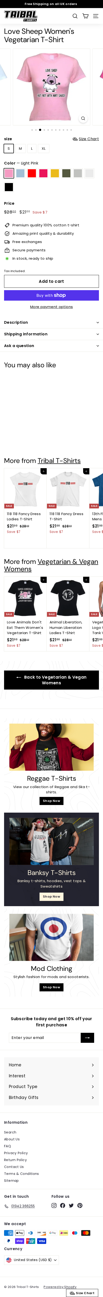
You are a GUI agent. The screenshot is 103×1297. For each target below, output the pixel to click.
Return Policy (15, 1160)
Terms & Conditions (21, 1173)
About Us (12, 1139)
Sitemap (11, 1180)
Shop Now (51, 801)
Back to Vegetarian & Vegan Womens (54, 680)
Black (9, 187)
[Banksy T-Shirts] (51, 841)
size (51, 139)
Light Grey (78, 173)
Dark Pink (43, 173)
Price (9, 203)
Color (21, 163)
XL (44, 148)
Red (32, 173)
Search (10, 1132)
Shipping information (25, 334)
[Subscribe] (87, 1038)
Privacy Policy (16, 1153)
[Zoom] (83, 118)
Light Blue (20, 173)
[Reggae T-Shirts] (51, 747)
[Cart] (85, 16)
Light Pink (9, 173)
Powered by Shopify (60, 1287)
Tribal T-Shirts (59, 460)
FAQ (7, 1146)
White (89, 173)
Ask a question (19, 345)
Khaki (66, 173)
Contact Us (14, 1166)
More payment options (51, 306)
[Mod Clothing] (51, 937)
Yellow (55, 173)
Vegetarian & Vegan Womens (51, 565)
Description (16, 322)
